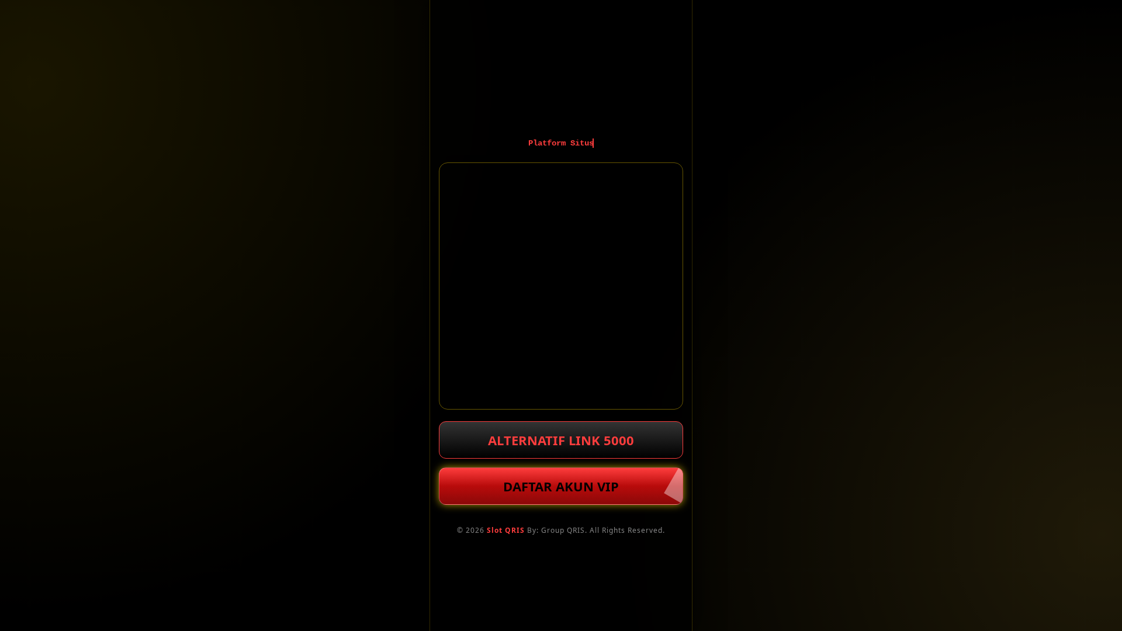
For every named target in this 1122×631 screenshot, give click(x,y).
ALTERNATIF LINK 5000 (561, 440)
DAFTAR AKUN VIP (561, 486)
